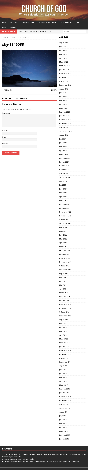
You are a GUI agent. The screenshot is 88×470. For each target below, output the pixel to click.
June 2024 (63, 143)
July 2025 (62, 93)
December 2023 (65, 166)
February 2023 (64, 204)
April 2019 (63, 381)
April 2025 (63, 104)
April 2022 (63, 243)
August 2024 (64, 135)
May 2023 (63, 193)
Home (4, 23)
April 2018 (63, 427)
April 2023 (63, 196)
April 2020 (63, 335)
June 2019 (63, 373)
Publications (66, 23)
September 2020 (65, 316)
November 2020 (65, 308)
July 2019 (62, 370)
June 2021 (63, 281)
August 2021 (64, 273)
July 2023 (62, 185)
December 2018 (65, 396)
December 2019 (65, 350)
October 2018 (64, 404)
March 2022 (63, 246)
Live (78, 23)
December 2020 (65, 304)
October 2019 (64, 358)
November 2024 (65, 123)
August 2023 (64, 181)
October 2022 (64, 220)
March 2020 (63, 339)
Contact (13, 27)
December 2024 (65, 120)
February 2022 (64, 250)
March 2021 (63, 293)
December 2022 (65, 212)
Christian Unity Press (47, 23)
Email (4, 137)
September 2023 (65, 177)
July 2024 (62, 139)
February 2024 (64, 158)
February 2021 (64, 296)
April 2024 (63, 150)
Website (5, 144)
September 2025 (65, 85)
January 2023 (64, 208)
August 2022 (64, 227)
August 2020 (64, 320)
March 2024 (63, 154)
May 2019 (63, 377)
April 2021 (63, 289)
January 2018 (64, 439)
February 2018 (64, 435)
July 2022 (62, 231)
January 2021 (64, 300)
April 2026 (63, 58)
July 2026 (62, 46)
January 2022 (64, 254)
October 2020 (64, 312)
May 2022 (63, 239)
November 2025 (65, 77)
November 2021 (65, 262)
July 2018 (62, 416)
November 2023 (65, 170)
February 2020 (64, 343)
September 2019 (65, 362)
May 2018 (63, 423)
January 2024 (64, 162)
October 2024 (64, 127)
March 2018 (63, 431)
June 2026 (63, 50)
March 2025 (63, 108)
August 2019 (64, 366)
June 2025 (63, 96)
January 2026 (64, 70)
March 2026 (63, 62)
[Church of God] (44, 19)
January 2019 (64, 393)
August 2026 (64, 43)
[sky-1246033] (29, 85)
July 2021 (62, 277)
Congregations (28, 23)
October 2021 (64, 266)
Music (4, 27)
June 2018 (63, 420)
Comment (6, 113)
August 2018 (64, 412)
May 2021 (63, 285)
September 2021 (65, 270)
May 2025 (63, 100)
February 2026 (64, 66)
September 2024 (65, 131)
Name (4, 130)
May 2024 (63, 146)
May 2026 (63, 54)
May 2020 (63, 331)
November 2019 (65, 354)
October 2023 (64, 173)
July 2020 (62, 323)
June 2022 (63, 235)
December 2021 (65, 258)
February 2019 (64, 389)
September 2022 (65, 223)
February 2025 (64, 112)
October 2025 (64, 81)
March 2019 (63, 385)
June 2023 (63, 189)
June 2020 (63, 327)
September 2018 (65, 408)
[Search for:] (74, 31)
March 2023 (63, 200)
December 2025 (65, 73)
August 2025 (64, 89)
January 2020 (64, 346)
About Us (13, 23)
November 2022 (65, 216)
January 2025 (64, 116)
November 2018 (65, 400)
